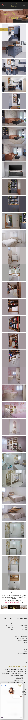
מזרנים (25, 649)
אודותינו (25, 662)
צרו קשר (11, 623)
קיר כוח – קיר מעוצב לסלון (22, 638)
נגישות (12, 629)
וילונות (25, 627)
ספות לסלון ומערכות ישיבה (22, 653)
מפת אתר (11, 631)
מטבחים (25, 651)
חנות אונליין (25, 657)
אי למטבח (25, 621)
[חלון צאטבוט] (11, 701)
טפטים (25, 642)
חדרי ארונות (24, 629)
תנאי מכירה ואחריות (9, 625)
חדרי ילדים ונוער (24, 631)
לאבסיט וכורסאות (23, 644)
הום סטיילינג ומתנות (23, 625)
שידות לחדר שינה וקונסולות (22, 655)
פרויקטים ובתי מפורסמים (22, 660)
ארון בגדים (25, 623)
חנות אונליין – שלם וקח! (22, 640)
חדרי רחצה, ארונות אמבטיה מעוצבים (20, 634)
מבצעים (25, 647)
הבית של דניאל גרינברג (14, 15)
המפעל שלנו (11, 621)
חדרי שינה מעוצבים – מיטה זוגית (21, 636)
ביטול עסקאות (10, 627)
